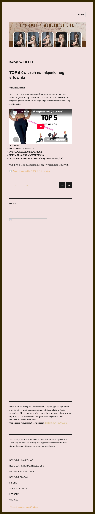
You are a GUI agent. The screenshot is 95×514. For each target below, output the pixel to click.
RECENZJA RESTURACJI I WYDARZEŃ (26, 465)
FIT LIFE (35, 171)
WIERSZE (13, 499)
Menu (81, 14)
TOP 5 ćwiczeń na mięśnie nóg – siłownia (38, 75)
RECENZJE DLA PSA (18, 477)
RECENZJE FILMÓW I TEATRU (22, 471)
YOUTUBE (62, 423)
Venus (15, 171)
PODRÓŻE (14, 494)
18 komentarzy (46, 171)
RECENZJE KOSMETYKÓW (21, 460)
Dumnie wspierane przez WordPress (24, 507)
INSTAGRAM (50, 423)
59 (28, 185)
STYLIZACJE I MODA (18, 488)
